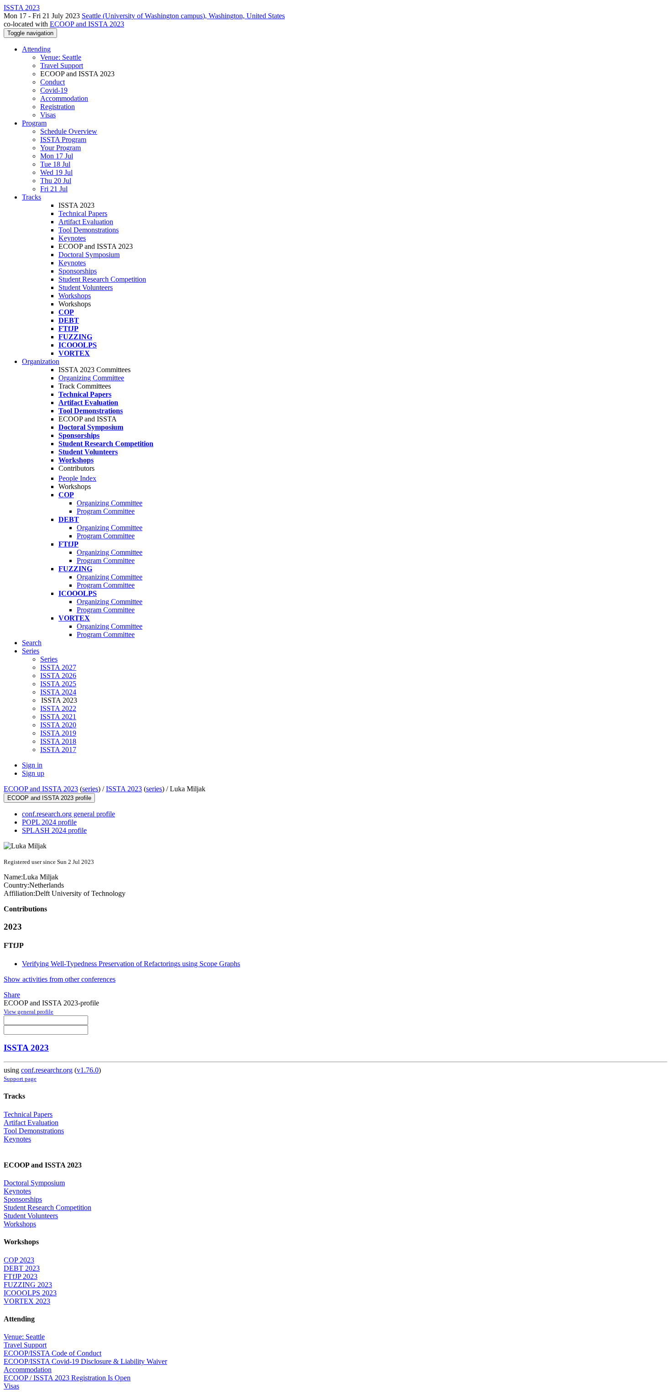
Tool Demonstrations (88, 230)
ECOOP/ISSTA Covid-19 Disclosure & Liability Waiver (85, 1361)
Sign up (33, 773)
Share (12, 995)
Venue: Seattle (60, 57)
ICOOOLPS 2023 (30, 1293)
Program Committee (106, 511)
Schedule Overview (68, 131)
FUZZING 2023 (28, 1285)
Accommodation (64, 98)
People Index (77, 478)
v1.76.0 (88, 1070)
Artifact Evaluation (85, 222)
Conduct (52, 82)
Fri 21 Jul (54, 189)
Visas (48, 115)
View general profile (28, 1011)
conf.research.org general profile (68, 814)
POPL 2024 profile (49, 822)
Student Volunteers (85, 287)
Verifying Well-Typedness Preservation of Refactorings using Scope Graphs (131, 964)
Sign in (32, 765)
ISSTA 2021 (58, 717)
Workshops (74, 296)
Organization (40, 361)
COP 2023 (19, 1260)
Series (49, 659)
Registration (57, 106)
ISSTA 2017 (58, 749)
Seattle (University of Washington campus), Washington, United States (183, 16)
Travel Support (61, 65)
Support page (20, 1078)
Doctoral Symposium (89, 254)
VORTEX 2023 (27, 1301)
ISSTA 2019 (58, 733)
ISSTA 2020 (58, 725)
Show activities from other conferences (59, 979)
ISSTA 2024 (58, 692)
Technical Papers (82, 213)
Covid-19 (54, 90)
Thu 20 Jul (55, 180)
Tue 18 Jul (55, 164)
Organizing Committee (91, 378)
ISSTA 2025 (58, 684)
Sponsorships (77, 271)
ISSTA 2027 (58, 667)
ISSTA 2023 (124, 789)
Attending (36, 49)
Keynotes (72, 238)
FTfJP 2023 (20, 1276)
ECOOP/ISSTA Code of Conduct (52, 1353)
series (90, 789)
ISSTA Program (63, 139)
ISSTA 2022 (58, 708)
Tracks (31, 197)
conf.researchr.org (47, 1070)
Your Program (60, 148)
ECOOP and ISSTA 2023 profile (49, 797)
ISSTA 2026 (58, 675)
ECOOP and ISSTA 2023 (87, 24)
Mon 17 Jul (56, 156)
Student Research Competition (102, 279)
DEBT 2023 (22, 1268)
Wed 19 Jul (56, 172)
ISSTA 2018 (58, 741)
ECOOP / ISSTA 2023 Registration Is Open (67, 1378)
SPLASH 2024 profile (54, 830)
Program (34, 123)
